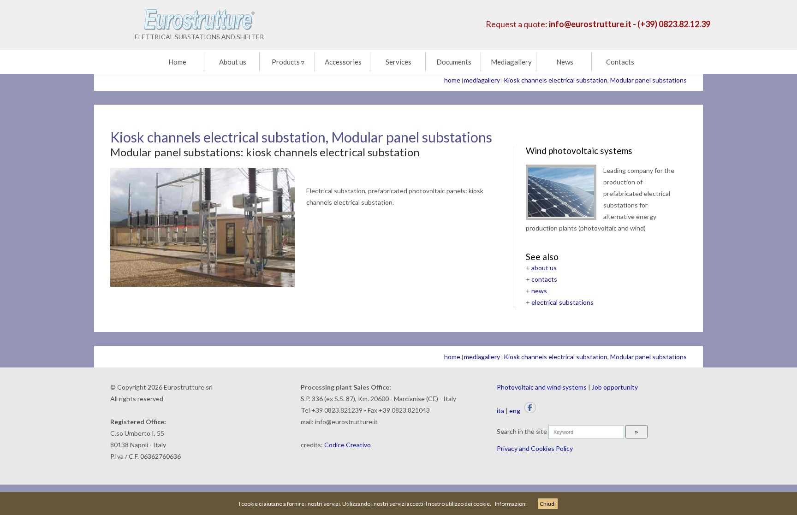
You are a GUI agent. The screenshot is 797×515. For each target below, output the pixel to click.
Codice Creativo (347, 445)
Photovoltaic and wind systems (542, 387)
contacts (544, 279)
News (564, 62)
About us (232, 62)
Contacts (620, 62)
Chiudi (548, 503)
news (539, 291)
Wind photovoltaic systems (579, 150)
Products (288, 62)
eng (514, 410)
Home (177, 62)
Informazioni (511, 503)
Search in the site (522, 431)
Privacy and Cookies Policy (535, 448)
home (452, 80)
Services (398, 62)
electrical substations (562, 302)
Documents (453, 62)
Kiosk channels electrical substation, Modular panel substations (595, 80)
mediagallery (482, 80)
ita (500, 410)
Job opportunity (615, 387)
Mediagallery (511, 62)
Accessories (343, 62)
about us (544, 268)
